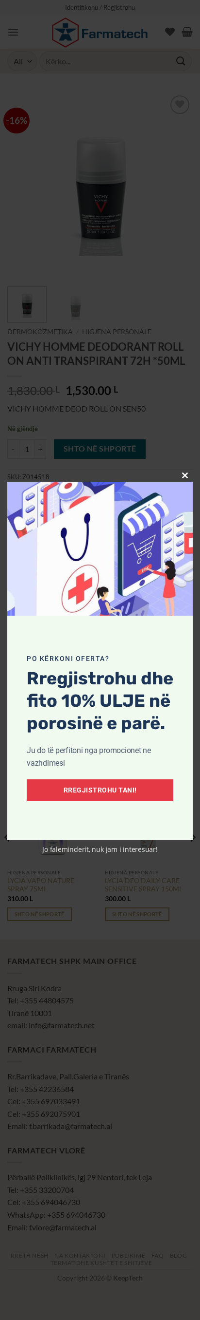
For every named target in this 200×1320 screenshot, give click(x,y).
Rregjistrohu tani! (100, 790)
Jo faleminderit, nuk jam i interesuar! (100, 849)
